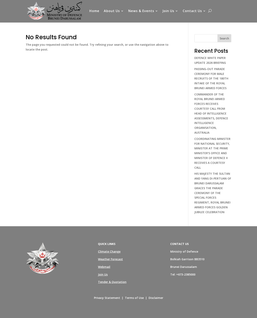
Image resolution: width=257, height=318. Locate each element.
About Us (112, 11)
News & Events (141, 11)
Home (94, 11)
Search (224, 38)
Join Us (168, 11)
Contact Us (192, 11)
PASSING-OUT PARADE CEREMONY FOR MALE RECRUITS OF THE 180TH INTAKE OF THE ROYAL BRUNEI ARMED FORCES (211, 78)
